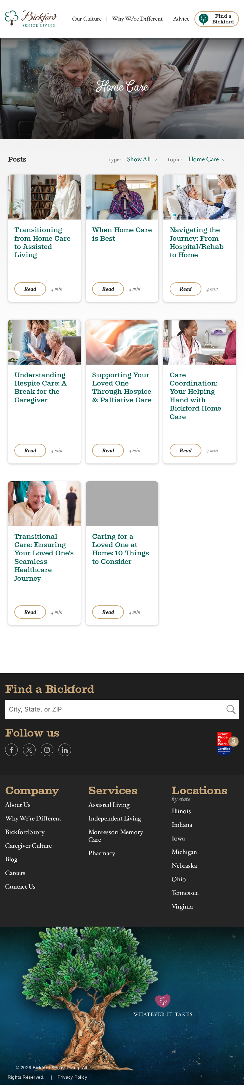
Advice (181, 18)
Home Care (203, 159)
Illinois (181, 811)
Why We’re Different (137, 18)
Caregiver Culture (28, 846)
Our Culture (87, 18)
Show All (139, 159)
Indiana (182, 825)
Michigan (184, 852)
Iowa (178, 838)
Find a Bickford (223, 19)
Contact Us (20, 886)
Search (231, 709)
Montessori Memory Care (115, 836)
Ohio (179, 879)
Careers (15, 873)
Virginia (182, 906)
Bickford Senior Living (31, 19)
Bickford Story (24, 832)
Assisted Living (108, 805)
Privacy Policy (72, 1077)
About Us (17, 805)
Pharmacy (101, 853)
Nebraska (184, 866)
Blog (11, 859)
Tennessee (185, 893)
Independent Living (114, 818)
